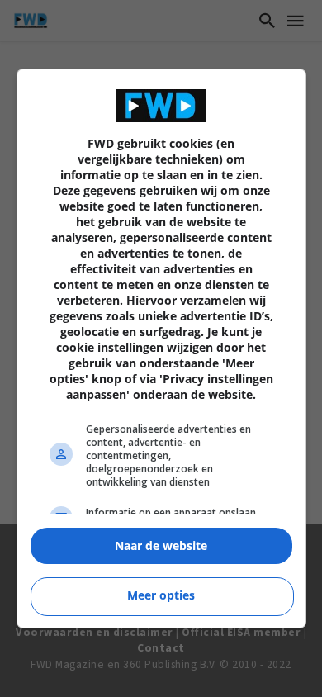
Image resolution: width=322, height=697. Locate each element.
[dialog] (161, 348)
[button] (161, 546)
